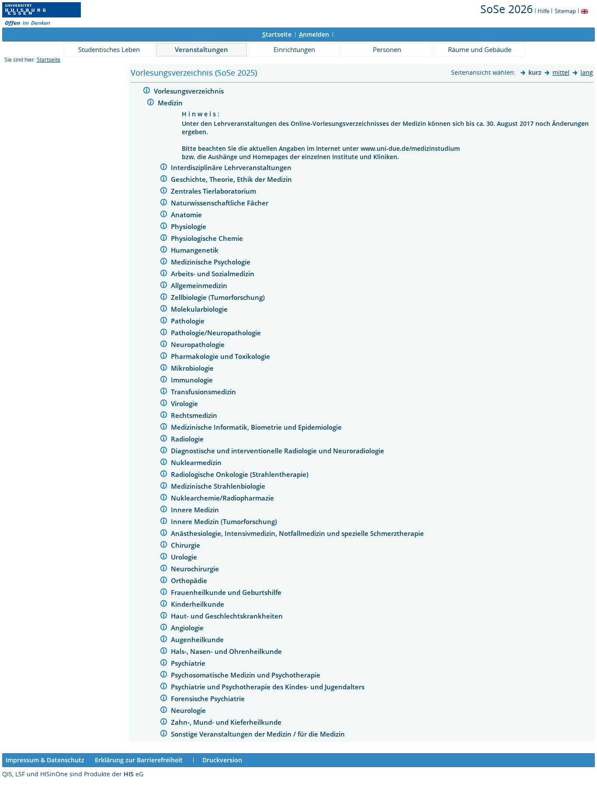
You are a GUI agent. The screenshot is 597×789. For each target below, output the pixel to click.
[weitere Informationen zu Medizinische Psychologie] (163, 262)
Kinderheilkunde (198, 604)
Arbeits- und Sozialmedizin (213, 273)
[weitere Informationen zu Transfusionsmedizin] (163, 392)
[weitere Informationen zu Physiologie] (163, 227)
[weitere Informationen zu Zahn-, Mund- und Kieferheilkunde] (163, 723)
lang (586, 72)
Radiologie (188, 438)
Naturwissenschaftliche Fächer (220, 202)
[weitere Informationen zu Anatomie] (163, 215)
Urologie (185, 557)
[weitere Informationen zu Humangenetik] (163, 251)
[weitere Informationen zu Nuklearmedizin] (163, 463)
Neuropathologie (198, 344)
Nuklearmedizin (197, 462)
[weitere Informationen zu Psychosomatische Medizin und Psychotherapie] (163, 675)
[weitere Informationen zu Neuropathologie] (163, 345)
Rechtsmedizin (195, 415)
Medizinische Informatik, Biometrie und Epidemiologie (257, 427)
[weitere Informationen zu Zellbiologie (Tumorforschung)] (163, 298)
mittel (560, 72)
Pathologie (188, 320)
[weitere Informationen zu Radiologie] (163, 439)
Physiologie (189, 226)
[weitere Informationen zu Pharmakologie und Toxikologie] (163, 357)
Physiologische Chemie (208, 238)
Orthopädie (190, 580)
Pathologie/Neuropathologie (217, 332)
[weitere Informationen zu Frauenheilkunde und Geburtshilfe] (163, 593)
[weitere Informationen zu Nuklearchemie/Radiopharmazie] (163, 498)
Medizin (171, 102)
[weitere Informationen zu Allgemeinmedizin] (163, 286)
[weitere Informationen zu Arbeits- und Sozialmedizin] (163, 274)
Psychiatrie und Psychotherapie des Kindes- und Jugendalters (268, 686)
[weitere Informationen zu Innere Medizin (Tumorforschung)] (163, 522)
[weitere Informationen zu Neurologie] (163, 711)
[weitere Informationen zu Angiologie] (163, 628)
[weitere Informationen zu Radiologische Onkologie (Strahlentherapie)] (163, 475)
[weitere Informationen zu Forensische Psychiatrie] (163, 699)
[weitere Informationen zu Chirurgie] (163, 546)
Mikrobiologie (193, 368)
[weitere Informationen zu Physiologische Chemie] (163, 239)
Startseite (48, 59)
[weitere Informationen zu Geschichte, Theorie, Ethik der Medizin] (163, 180)
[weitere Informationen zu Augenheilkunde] (163, 640)
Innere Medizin (196, 509)
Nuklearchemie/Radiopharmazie (223, 498)
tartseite (277, 34)
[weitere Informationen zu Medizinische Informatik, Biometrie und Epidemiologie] (163, 428)
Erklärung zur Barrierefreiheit (139, 760)
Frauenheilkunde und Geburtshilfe (227, 592)
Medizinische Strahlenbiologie (219, 486)
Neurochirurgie (196, 568)
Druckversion (222, 760)
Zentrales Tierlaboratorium (214, 191)
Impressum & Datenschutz (45, 760)
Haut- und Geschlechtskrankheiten (228, 616)
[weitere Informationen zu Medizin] (150, 103)
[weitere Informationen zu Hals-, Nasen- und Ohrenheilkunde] (163, 652)
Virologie (185, 403)
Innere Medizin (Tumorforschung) (225, 521)
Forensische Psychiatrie (208, 698)
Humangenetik (195, 250)
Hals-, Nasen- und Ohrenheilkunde (227, 651)
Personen (387, 49)
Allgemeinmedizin (200, 285)
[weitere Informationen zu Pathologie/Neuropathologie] (163, 333)
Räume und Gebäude (479, 49)
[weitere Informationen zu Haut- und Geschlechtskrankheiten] (163, 616)
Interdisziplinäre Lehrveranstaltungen (232, 167)
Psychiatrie (189, 663)
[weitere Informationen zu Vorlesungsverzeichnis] (146, 91)
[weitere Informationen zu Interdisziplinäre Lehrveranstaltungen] (163, 168)
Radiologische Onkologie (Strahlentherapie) (240, 474)
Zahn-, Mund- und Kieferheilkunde (227, 722)
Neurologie (189, 710)
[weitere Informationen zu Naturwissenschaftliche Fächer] (163, 203)
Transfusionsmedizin (204, 391)
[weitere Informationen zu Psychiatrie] (163, 664)
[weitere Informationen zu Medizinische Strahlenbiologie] (163, 487)
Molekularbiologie (200, 309)
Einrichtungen (294, 49)
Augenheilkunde (198, 639)
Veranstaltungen (201, 49)
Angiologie (188, 627)
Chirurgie (186, 545)
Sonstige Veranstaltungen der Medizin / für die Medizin (259, 734)
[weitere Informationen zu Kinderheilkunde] (163, 605)
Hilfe (543, 11)
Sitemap (565, 11)
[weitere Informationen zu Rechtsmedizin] (163, 416)
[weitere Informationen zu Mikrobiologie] (163, 369)
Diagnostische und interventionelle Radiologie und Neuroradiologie (278, 450)
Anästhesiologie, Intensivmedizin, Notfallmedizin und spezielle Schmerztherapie (298, 533)
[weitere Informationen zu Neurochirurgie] (163, 569)
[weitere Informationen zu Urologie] (163, 557)
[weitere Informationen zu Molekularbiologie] (163, 310)
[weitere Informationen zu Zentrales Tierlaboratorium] (163, 192)
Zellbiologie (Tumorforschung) (219, 297)
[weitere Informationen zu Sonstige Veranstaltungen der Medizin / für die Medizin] (163, 734)
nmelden (314, 34)
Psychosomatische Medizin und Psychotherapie (246, 675)
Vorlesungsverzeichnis (190, 91)
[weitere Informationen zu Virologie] (163, 404)
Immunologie (193, 379)
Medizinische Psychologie (211, 261)
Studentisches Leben (109, 49)
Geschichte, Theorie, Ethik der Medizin (232, 179)
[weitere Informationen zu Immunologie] (163, 380)
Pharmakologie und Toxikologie (221, 356)
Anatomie (187, 214)
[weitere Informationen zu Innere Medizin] (163, 510)
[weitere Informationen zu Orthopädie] (163, 581)
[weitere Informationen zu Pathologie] (163, 321)
